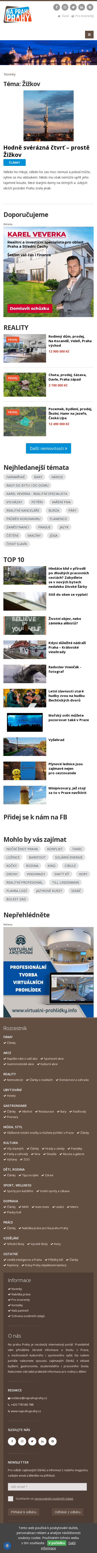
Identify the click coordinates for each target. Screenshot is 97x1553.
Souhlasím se (44, 1499)
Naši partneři (20, 1311)
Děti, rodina (14, 1169)
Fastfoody (79, 1111)
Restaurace (46, 1111)
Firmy (8, 1037)
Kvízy (57, 1244)
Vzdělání (10, 1238)
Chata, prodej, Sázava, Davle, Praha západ (67, 376)
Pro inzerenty (84, 16)
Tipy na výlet (30, 1175)
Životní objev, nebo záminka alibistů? (64, 620)
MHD (25, 1207)
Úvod (65, 16)
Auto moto (42, 1207)
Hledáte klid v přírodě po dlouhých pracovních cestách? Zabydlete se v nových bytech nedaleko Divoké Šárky (68, 577)
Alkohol (27, 1111)
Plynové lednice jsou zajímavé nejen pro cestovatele (65, 768)
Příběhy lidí (55, 1260)
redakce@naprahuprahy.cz (29, 1398)
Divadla (51, 1154)
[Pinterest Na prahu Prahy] (90, 7)
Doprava (10, 1201)
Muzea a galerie (73, 1154)
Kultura (10, 1143)
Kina (37, 1154)
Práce (8, 1222)
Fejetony (12, 1265)
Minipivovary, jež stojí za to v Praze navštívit (67, 790)
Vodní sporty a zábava (54, 1191)
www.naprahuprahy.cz (26, 1411)
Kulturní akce (49, 1064)
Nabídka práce (21, 1294)
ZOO (26, 1159)
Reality (9, 1074)
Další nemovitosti (47, 448)
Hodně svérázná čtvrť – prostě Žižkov (46, 151)
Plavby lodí (14, 1212)
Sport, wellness (17, 1185)
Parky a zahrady (17, 1154)
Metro (74, 1207)
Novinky (10, 74)
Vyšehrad (56, 739)
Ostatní (10, 1254)
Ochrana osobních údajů (28, 1316)
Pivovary (12, 1117)
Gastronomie (15, 1106)
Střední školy (15, 1244)
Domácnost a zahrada (74, 1080)
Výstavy (12, 1159)
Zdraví (49, 1175)
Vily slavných (15, 1149)
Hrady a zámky (55, 1149)
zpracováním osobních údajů (54, 1499)
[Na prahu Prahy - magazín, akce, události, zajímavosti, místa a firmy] (17, 15)
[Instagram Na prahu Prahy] (65, 7)
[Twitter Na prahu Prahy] (73, 7)
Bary (63, 1111)
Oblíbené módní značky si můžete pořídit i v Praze (40, 1133)
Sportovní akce (54, 1059)
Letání (60, 1207)
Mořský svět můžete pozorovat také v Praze (68, 717)
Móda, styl (12, 1127)
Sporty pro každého (20, 1191)
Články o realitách (41, 1080)
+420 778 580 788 (22, 1405)
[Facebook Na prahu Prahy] (56, 7)
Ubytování (12, 1090)
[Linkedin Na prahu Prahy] (81, 7)
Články (11, 1043)
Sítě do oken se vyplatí (68, 594)
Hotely (11, 1096)
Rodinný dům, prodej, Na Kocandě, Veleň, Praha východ (70, 341)
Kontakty (17, 1305)
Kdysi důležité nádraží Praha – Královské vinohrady (67, 647)
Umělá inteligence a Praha (24, 1260)
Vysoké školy (39, 1244)
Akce (7, 1053)
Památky (76, 1149)
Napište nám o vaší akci (22, 1059)
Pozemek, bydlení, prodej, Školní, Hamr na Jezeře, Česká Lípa (70, 413)
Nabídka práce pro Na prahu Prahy (45, 1228)
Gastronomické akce (20, 1064)
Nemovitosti (15, 1080)
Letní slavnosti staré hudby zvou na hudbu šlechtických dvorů (66, 695)
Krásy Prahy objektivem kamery (45, 1265)
